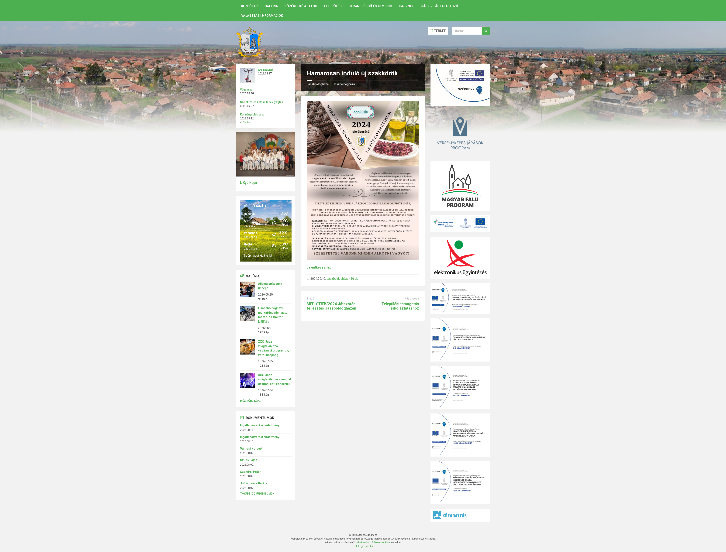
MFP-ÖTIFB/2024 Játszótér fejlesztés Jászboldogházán (331, 306)
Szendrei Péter (250, 472)
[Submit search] (486, 31)
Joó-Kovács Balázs (254, 483)
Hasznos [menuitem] (406, 6)
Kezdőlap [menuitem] (249, 6)
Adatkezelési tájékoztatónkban (373, 542)
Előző (310, 298)
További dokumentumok (257, 493)
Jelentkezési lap (319, 267)
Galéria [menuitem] (271, 6)
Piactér (246, 122)
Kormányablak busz (252, 114)
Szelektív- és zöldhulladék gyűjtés (261, 102)
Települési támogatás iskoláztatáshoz (400, 306)
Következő (411, 298)
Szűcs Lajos (248, 460)
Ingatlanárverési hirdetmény (259, 425)
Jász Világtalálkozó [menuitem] (439, 6)
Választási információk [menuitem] (262, 15)
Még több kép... (250, 400)
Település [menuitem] (333, 6)
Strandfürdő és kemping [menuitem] (370, 6)
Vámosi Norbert (251, 448)
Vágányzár (247, 89)
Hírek (354, 278)
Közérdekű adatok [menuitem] (301, 6)
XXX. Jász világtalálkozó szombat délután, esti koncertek (274, 379)
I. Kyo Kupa (248, 183)
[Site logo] (249, 56)
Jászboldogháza (318, 84)
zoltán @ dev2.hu (363, 546)
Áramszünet (265, 69)
